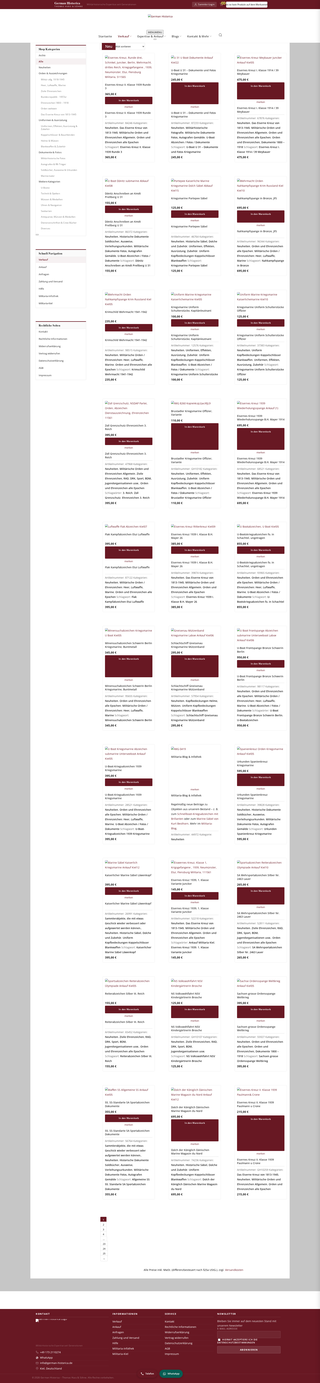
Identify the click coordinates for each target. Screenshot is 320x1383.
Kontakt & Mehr (198, 36)
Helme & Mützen (50, 140)
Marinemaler (48, 175)
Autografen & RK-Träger (53, 164)
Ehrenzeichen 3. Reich (136, 497)
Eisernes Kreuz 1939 (183, 947)
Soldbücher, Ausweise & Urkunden (59, 170)
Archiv (42, 55)
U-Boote (45, 187)
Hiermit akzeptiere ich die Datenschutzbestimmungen (237, 1341)
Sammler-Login (206, 4)
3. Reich (128, 493)
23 (104, 1244)
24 (104, 1248)
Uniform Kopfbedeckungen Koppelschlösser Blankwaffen (193, 255)
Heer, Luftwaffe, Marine (53, 85)
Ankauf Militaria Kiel (201, 942)
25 (104, 1253)
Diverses (45, 228)
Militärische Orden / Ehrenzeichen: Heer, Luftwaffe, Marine (258, 255)
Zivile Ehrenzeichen (51, 91)
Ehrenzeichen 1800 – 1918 (55, 102)
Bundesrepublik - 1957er (54, 96)
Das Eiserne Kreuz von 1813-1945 (58, 114)
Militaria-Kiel (45, 303)
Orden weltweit (49, 108)
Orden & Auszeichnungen (53, 73)
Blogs (175, 36)
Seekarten (46, 211)
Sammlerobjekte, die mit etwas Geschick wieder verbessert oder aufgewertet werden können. (125, 923)
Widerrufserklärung (50, 346)
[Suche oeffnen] (220, 35)
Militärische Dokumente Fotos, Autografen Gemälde (127, 251)
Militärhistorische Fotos (53, 158)
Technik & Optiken (50, 193)
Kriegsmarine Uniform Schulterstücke (194, 374)
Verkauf (123, 36)
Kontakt (43, 331)
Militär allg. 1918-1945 (52, 79)
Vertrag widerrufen (49, 353)
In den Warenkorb (129, 100)
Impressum (45, 375)
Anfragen (44, 274)
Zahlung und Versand (51, 281)
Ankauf (43, 267)
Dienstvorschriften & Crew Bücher (59, 222)
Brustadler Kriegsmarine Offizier (191, 497)
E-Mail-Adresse (227, 1329)
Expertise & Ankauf (150, 36)
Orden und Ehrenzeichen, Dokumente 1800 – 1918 (260, 142)
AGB (41, 368)
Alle (41, 61)
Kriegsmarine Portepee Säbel (189, 265)
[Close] (155, 39)
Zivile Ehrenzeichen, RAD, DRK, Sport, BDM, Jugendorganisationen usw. (128, 478)
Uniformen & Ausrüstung (53, 120)
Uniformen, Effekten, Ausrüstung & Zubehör (59, 127)
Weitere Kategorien (49, 181)
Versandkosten (234, 1270)
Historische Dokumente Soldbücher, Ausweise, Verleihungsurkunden (127, 241)
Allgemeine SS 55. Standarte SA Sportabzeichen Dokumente (127, 1184)
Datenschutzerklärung (51, 360)
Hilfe (41, 288)
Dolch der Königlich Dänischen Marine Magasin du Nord (194, 1184)
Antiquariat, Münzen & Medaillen (58, 216)
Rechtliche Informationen (53, 338)
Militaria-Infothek (48, 296)
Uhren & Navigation (51, 205)
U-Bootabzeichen (247, 720)
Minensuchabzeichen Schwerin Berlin (128, 720)
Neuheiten (45, 67)
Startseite (105, 36)
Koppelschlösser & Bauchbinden (58, 134)
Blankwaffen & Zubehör (53, 146)
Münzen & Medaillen (52, 199)
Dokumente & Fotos (50, 152)
